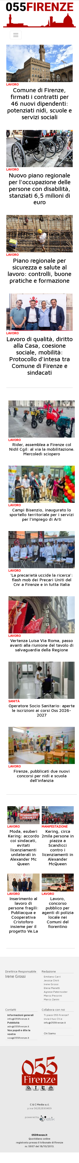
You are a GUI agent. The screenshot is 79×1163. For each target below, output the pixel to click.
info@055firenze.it (18, 1018)
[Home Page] (39, 13)
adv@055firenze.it (18, 1026)
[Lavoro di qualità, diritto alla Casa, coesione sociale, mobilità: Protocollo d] (39, 312)
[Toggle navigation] (16, 35)
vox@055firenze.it (18, 1037)
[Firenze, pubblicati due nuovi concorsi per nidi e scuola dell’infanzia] (41, 745)
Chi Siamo (50, 1033)
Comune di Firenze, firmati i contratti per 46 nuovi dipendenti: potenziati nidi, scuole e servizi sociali (39, 103)
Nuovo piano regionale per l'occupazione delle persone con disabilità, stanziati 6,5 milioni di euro (40, 189)
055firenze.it (39, 1134)
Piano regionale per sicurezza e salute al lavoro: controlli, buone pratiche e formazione (39, 270)
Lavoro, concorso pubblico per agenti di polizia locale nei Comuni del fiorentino (58, 912)
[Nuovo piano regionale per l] (39, 148)
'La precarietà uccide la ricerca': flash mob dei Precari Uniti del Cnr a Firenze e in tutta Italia (41, 580)
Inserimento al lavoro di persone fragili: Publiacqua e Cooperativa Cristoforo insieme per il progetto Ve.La (23, 914)
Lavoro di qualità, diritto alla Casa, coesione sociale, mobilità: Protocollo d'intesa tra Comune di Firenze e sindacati (40, 355)
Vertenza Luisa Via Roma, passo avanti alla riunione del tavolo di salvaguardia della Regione (42, 645)
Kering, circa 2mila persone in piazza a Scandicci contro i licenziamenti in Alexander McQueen (58, 847)
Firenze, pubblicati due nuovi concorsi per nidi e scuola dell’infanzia (41, 776)
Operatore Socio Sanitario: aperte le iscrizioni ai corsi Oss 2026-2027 (42, 710)
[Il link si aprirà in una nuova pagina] (47, 1117)
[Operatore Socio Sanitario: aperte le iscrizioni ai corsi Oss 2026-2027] (41, 680)
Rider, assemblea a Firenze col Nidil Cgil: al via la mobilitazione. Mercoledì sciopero (41, 449)
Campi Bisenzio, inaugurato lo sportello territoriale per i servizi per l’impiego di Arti (41, 514)
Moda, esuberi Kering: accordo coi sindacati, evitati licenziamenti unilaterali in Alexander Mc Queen (23, 847)
